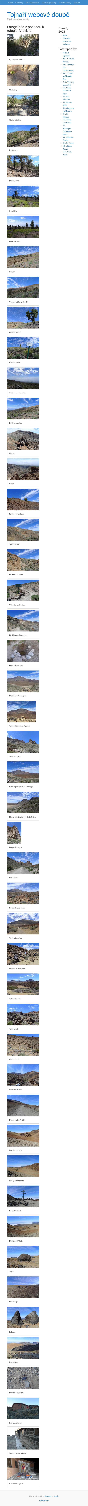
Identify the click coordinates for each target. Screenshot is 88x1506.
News (65, 35)
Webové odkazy (65, 2)
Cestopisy (19, 2)
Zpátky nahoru (44, 1500)
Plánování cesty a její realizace (67, 41)
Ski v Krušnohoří (32, 2)
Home (10, 2)
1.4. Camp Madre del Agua (67, 90)
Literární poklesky (49, 2)
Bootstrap (48, 1496)
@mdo (56, 1496)
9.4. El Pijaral (68, 143)
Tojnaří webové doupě (38, 14)
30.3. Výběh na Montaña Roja (67, 76)
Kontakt (77, 2)
